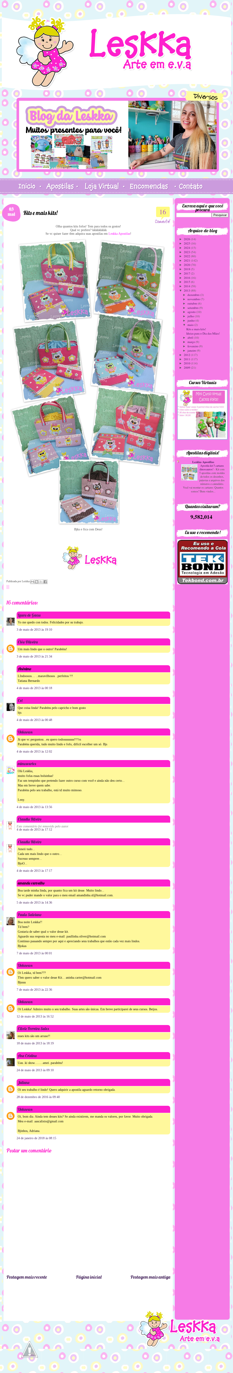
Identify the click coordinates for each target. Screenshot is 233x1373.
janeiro (192, 350)
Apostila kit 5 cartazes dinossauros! (212, 467)
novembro (194, 299)
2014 (187, 286)
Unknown (25, 732)
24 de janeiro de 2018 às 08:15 (36, 1138)
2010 (187, 363)
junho (191, 320)
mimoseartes (27, 763)
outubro (192, 303)
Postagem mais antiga (150, 1277)
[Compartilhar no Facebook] (45, 581)
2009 (187, 367)
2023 (187, 252)
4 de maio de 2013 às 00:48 (34, 720)
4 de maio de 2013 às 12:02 (34, 751)
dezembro (193, 295)
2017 (187, 273)
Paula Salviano (30, 914)
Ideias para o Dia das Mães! (203, 333)
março (191, 342)
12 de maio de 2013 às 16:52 (35, 1016)
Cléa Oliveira (28, 642)
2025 (187, 243)
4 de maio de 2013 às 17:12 (34, 829)
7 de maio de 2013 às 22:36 (34, 989)
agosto (191, 312)
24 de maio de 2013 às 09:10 (35, 1070)
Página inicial (88, 1277)
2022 (187, 256)
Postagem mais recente (26, 1277)
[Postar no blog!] (36, 581)
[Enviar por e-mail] (32, 581)
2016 (187, 278)
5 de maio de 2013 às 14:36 (34, 902)
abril (190, 337)
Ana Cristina (27, 1055)
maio (190, 325)
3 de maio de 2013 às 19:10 (34, 629)
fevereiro (193, 346)
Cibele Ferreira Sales (33, 1028)
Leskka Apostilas (203, 462)
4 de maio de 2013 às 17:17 (34, 870)
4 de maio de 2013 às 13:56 (34, 807)
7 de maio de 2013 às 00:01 (34, 953)
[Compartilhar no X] (41, 581)
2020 (187, 265)
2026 (187, 239)
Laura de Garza (29, 615)
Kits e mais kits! (196, 329)
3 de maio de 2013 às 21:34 (34, 656)
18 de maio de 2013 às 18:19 (35, 1043)
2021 (187, 260)
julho (191, 316)
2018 (187, 269)
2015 (187, 282)
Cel (20, 700)
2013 (187, 290)
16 (162, 211)
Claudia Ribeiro (30, 819)
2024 (187, 248)
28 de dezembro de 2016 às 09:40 (38, 1097)
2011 (187, 359)
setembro (193, 308)
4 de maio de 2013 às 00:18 (34, 688)
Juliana (23, 1082)
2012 (187, 355)
